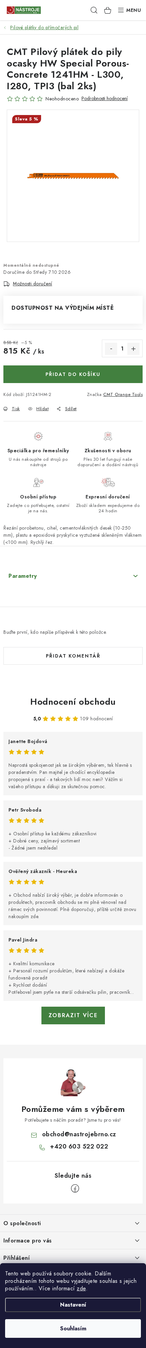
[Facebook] (75, 1188)
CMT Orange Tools (123, 394)
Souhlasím (73, 1328)
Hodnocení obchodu (73, 701)
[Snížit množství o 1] (111, 349)
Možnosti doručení (32, 283)
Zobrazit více (73, 1015)
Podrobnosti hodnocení (104, 98)
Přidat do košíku (73, 374)
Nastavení (73, 1305)
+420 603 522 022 (79, 1146)
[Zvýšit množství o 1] (133, 349)
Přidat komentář (73, 655)
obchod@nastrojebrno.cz (79, 1134)
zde (81, 1288)
